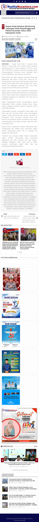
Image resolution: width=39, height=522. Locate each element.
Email (18, 39)
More (35, 446)
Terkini (8, 475)
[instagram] (19, 1)
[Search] (36, 12)
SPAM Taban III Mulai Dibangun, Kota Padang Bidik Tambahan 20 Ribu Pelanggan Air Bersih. (23, 488)
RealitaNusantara (11, 518)
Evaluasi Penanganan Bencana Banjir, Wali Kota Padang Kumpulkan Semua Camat (19, 463)
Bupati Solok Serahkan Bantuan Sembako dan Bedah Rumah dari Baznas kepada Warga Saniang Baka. (27, 246)
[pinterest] (22, 1)
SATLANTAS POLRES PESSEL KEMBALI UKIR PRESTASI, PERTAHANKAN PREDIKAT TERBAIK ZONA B (23, 504)
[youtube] (25, 1)
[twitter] (16, 1)
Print (11, 39)
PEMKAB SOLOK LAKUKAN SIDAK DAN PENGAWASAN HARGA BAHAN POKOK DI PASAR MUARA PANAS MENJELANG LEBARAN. (10, 246)
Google (23, 520)
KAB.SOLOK (9, 151)
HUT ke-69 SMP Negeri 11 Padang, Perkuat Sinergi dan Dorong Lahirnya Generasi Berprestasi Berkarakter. (22, 496)
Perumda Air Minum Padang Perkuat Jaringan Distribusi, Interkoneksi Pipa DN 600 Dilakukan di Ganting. (22, 480)
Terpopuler (8, 446)
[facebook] (14, 1)
